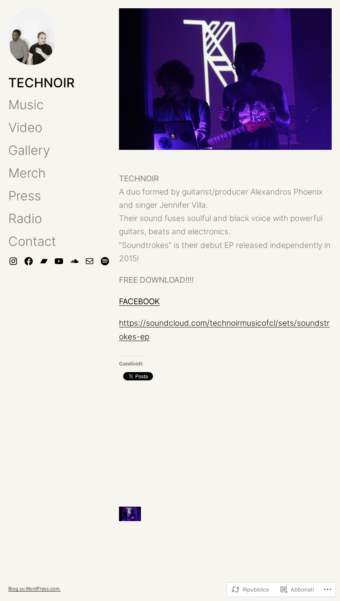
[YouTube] (59, 261)
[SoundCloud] (74, 261)
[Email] (90, 261)
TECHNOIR (41, 82)
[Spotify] (105, 261)
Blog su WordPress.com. (34, 588)
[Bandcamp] (44, 261)
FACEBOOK (139, 301)
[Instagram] (13, 261)
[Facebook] (29, 261)
